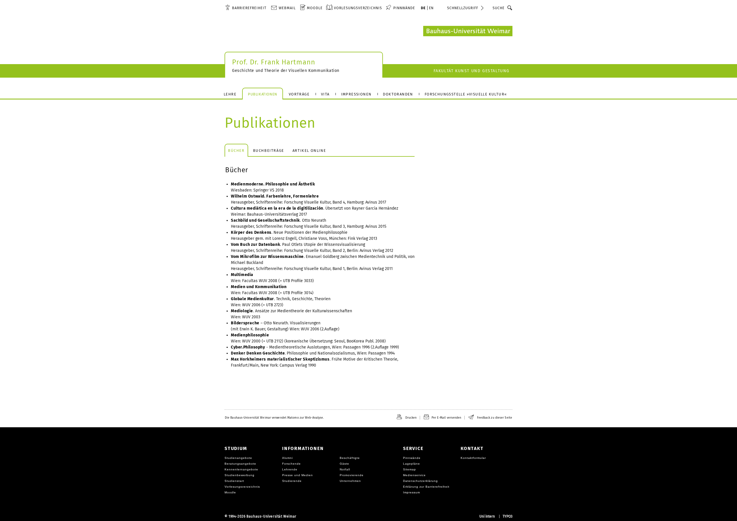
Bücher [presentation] (236, 150)
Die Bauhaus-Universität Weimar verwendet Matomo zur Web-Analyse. (274, 418)
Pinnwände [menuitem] (404, 8)
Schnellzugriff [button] (462, 8)
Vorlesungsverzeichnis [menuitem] (358, 8)
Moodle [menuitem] (315, 8)
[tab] (236, 150)
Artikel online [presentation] (309, 150)
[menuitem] (245, 7)
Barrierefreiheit (249, 8)
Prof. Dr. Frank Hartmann (273, 62)
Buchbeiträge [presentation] (268, 150)
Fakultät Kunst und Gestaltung (472, 70)
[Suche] (510, 7)
